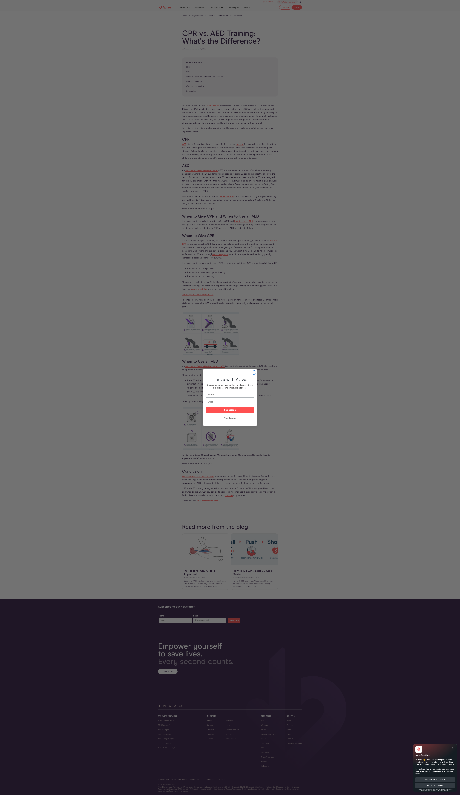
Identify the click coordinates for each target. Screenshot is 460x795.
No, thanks (230, 418)
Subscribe (230, 409)
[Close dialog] (254, 372)
